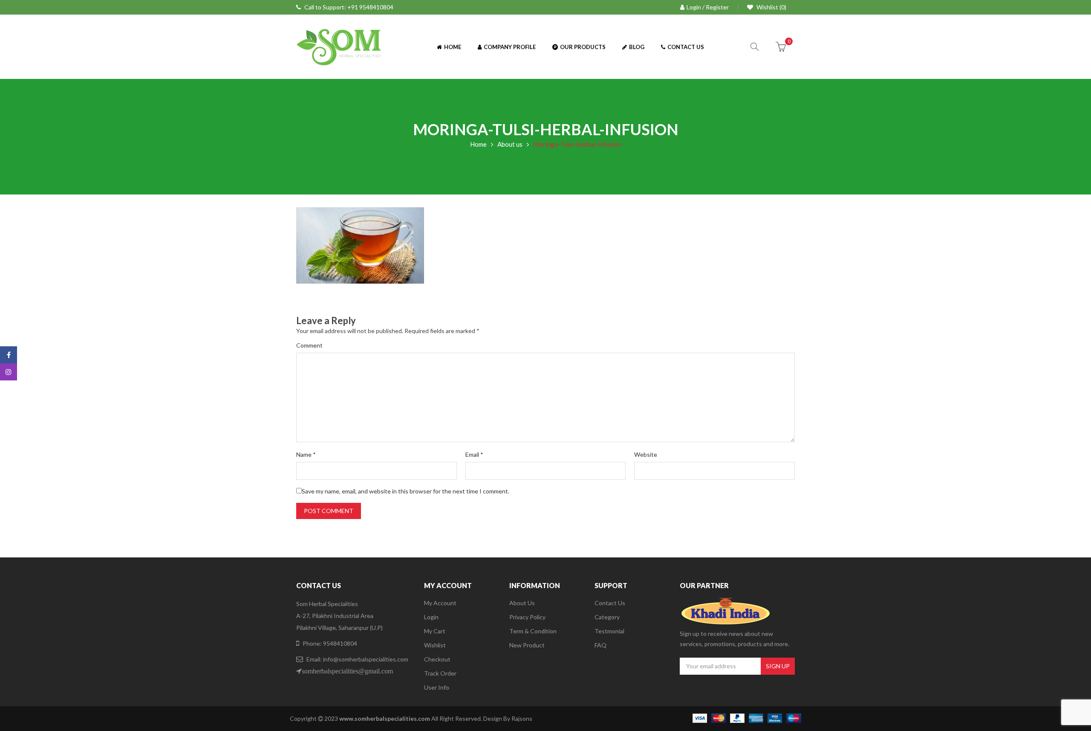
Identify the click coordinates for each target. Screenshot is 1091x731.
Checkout (437, 659)
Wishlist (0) (770, 7)
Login (431, 617)
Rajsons (521, 718)
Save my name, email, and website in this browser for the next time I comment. (405, 491)
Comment (309, 345)
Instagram (8, 371)
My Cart (434, 631)
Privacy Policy (527, 617)
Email (474, 454)
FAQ (600, 645)
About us (509, 144)
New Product (527, 645)
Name (306, 454)
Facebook (8, 354)
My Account (440, 602)
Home (478, 144)
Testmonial (609, 631)
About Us (522, 602)
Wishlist (435, 645)
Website (645, 454)
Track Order (440, 673)
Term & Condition (533, 631)
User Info (436, 687)
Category (607, 617)
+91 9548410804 (370, 7)
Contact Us (610, 602)
